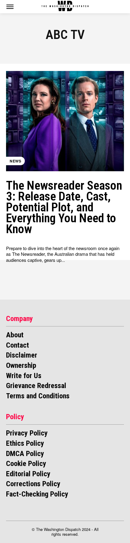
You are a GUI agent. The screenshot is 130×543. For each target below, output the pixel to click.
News (15, 161)
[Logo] (65, 6)
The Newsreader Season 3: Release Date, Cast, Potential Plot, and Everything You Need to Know (64, 207)
